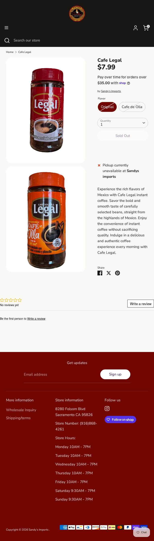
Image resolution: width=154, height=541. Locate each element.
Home (9, 52)
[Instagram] (107, 408)
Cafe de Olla (132, 106)
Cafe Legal (24, 52)
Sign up (115, 374)
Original (107, 106)
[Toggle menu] (6, 28)
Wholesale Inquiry (21, 410)
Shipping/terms (18, 418)
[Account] (136, 26)
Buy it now (122, 148)
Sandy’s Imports (111, 91)
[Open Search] (7, 40)
